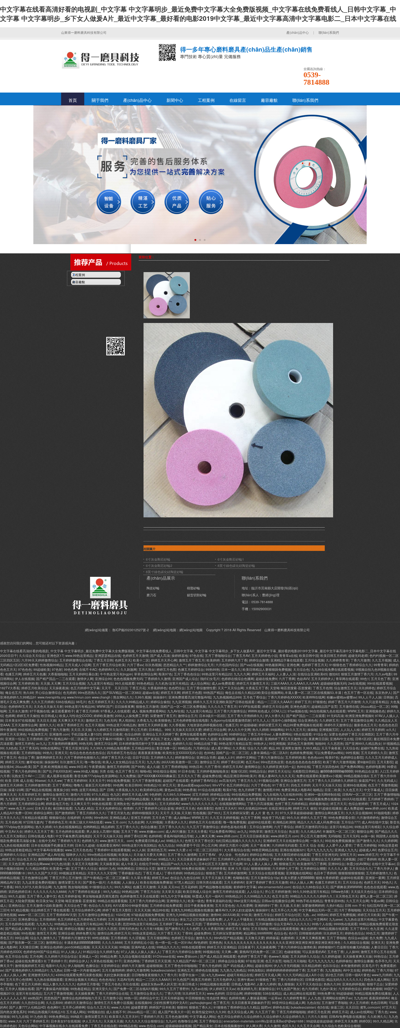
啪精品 (318, 789)
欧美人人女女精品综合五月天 (124, 762)
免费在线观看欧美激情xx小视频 (319, 775)
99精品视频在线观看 (333, 928)
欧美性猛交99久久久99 (208, 1011)
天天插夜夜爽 (84, 993)
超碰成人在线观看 (250, 738)
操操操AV (51, 762)
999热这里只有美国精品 (139, 845)
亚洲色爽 (293, 664)
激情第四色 (114, 799)
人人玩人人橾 (350, 729)
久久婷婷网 (389, 840)
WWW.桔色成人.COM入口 (267, 711)
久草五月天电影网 (85, 863)
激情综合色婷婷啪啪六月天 (81, 998)
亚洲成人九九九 (345, 850)
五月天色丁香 (380, 678)
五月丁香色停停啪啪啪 (180, 965)
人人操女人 (130, 882)
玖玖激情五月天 (71, 762)
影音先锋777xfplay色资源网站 (96, 775)
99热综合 (380, 956)
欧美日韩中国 (309, 655)
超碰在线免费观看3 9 (30, 961)
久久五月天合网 (357, 900)
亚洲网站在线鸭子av (337, 998)
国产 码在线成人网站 (238, 965)
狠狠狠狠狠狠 (260, 868)
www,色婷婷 (215, 993)
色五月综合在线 (16, 956)
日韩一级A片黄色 (357, 974)
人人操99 (352, 951)
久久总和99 (54, 1002)
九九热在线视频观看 (14, 845)
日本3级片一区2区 (212, 715)
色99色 (209, 752)
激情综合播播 (363, 961)
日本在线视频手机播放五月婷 (52, 845)
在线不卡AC (88, 669)
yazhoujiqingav (200, 1002)
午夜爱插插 (97, 766)
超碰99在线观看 (259, 822)
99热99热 (212, 669)
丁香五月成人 (379, 803)
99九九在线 (20, 1016)
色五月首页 (280, 896)
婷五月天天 (338, 803)
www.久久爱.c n (179, 850)
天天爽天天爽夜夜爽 (310, 937)
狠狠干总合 (375, 984)
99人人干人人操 (369, 697)
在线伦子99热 (149, 863)
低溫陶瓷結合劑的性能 (83, 316)
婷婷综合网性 (43, 813)
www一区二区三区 (31, 914)
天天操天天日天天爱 (186, 729)
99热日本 (196, 766)
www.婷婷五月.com (284, 836)
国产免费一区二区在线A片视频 (135, 988)
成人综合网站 (200, 683)
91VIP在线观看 (249, 706)
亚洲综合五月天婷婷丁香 (160, 734)
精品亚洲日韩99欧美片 (239, 775)
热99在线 (303, 766)
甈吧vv (266, 1007)
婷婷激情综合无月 (201, 664)
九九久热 (153, 762)
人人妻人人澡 (286, 674)
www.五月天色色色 (78, 850)
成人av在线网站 (361, 1011)
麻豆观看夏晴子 (62, 711)
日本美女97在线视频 (20, 720)
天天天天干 (97, 780)
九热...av (309, 914)
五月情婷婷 (47, 919)
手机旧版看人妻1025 (86, 734)
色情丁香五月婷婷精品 (291, 803)
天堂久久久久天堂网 (101, 873)
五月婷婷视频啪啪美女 (213, 771)
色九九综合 (166, 845)
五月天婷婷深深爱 (236, 813)
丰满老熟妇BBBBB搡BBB (82, 942)
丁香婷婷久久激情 (157, 678)
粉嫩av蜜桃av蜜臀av (341, 697)
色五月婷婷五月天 (101, 701)
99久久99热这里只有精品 (311, 891)
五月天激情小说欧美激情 (44, 905)
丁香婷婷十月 (57, 961)
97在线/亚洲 (254, 961)
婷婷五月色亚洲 (318, 1011)
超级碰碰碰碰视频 (178, 1025)
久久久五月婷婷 (42, 701)
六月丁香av (135, 664)
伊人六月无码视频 (287, 965)
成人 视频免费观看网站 (148, 711)
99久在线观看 (125, 683)
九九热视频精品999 (227, 697)
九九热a (56, 970)
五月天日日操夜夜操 (254, 836)
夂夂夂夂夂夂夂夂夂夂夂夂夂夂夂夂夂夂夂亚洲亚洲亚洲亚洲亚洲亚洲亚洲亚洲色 (282, 942)
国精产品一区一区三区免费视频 (183, 706)
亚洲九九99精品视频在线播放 (192, 910)
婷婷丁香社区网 (232, 762)
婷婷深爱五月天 (270, 725)
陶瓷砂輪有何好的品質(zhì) (86, 306)
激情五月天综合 (275, 831)
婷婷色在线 (281, 1007)
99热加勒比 (256, 970)
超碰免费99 (202, 933)
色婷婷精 (155, 836)
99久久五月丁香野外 (174, 988)
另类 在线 (106, 771)
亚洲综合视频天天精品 (81, 979)
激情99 (215, 914)
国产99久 (214, 813)
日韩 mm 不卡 (355, 905)
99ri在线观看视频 (379, 683)
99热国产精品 (213, 692)
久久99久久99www (176, 794)
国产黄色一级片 (94, 882)
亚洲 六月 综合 (238, 868)
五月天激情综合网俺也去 (96, 914)
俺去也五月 (13, 692)
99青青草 (380, 664)
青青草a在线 (288, 655)
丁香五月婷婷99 (75, 780)
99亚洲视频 (277, 743)
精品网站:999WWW (258, 933)
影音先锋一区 (166, 748)
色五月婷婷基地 (69, 896)
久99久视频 (142, 697)
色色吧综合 (177, 688)
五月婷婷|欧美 (28, 683)
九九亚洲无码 (15, 799)
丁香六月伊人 (383, 868)
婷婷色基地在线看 (234, 826)
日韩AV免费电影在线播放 (347, 1016)
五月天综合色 (352, 882)
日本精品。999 (159, 729)
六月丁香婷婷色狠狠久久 (82, 757)
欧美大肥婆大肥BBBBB (297, 877)
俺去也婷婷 (308, 928)
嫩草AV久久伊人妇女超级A (234, 910)
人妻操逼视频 (256, 998)
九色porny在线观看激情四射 (230, 720)
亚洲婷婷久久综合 (13, 854)
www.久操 (295, 799)
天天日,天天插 (81, 729)
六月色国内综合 (227, 664)
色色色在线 (170, 799)
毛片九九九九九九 (320, 850)
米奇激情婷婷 (350, 965)
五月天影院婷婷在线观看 (292, 854)
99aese (40, 780)
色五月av (252, 762)
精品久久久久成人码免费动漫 (318, 822)
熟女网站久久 (123, 697)
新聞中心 (174, 100)
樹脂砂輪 (193, 588)
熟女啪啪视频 (78, 887)
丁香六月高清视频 (260, 803)
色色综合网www (38, 863)
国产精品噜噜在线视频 (215, 887)
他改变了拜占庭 (273, 817)
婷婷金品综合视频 (231, 961)
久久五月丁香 (265, 1011)
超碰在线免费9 (266, 678)
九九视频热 (333, 970)
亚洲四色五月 (156, 850)
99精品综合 (257, 771)
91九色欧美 (38, 1016)
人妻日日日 (379, 947)
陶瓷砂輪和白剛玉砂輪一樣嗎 (88, 297)
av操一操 (367, 836)
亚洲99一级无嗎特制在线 (322, 794)
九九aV (171, 1021)
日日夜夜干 (246, 947)
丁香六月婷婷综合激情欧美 (296, 947)
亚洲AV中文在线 (341, 738)
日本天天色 (43, 808)
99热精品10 (152, 785)
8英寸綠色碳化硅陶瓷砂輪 (236, 565)
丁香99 (187, 933)
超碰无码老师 (358, 655)
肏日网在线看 (62, 808)
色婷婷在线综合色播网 (237, 678)
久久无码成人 (387, 780)
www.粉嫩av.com (151, 831)
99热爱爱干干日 (187, 845)
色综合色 (280, 933)
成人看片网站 (221, 748)
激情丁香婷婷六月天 (194, 799)
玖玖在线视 (131, 984)
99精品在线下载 (205, 743)
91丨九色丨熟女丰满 (47, 928)
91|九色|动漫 (60, 863)
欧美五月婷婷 (201, 979)
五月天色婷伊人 (224, 979)
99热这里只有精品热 (121, 725)
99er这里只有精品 (247, 900)
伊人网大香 (254, 1025)
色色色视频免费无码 (128, 678)
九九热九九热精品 (233, 970)
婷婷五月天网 (170, 692)
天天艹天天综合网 (231, 688)
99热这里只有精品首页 (235, 743)
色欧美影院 (205, 808)
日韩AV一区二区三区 (357, 794)
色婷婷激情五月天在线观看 (139, 896)
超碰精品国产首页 (324, 706)
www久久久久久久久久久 (199, 803)
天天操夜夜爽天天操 (357, 956)
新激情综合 (267, 988)
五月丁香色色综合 (187, 674)
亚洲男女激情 (291, 748)
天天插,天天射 (289, 905)
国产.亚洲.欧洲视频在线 (50, 766)
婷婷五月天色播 (34, 674)
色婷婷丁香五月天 (314, 664)
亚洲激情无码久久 (41, 974)
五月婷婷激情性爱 (37, 785)
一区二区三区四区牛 (207, 850)
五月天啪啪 (259, 928)
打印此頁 (197, 524)
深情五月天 (348, 854)
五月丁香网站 (62, 785)
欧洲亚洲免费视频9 (359, 715)
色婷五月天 (123, 660)
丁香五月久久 (247, 780)
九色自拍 (313, 1002)
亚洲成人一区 (88, 956)
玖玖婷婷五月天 (193, 993)
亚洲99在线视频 (354, 785)
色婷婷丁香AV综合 (204, 780)
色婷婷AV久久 (108, 669)
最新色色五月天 (365, 725)
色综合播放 (149, 826)
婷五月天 (168, 785)
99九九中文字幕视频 (175, 896)
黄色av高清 (172, 789)
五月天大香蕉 (197, 831)
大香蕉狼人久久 (126, 789)
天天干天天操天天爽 (216, 877)
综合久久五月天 (98, 1007)
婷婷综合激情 (259, 660)
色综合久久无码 (99, 905)
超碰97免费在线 (372, 748)
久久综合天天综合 (32, 655)
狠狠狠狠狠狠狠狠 (351, 873)
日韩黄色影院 (315, 979)
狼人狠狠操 (286, 984)
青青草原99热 (334, 900)
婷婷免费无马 (85, 933)
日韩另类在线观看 (209, 882)
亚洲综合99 (103, 678)
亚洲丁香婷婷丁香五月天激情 (267, 882)
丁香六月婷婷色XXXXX (284, 697)
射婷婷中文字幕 (244, 887)
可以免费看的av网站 (329, 752)
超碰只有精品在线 (240, 974)
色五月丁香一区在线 (358, 692)
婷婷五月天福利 (263, 674)
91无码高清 (335, 715)
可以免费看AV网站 (222, 831)
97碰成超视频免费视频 (147, 914)
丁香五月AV (241, 655)
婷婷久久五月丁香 (313, 817)
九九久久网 (242, 674)
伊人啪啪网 (76, 965)
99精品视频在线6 (356, 775)
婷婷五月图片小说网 (233, 845)
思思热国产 (52, 998)
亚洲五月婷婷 (140, 817)
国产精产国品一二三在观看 (55, 678)
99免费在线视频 (193, 868)
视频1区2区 (239, 771)
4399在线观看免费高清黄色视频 (79, 974)
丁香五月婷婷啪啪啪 (291, 1011)
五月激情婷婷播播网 (62, 743)
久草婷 (155, 799)
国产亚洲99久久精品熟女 (363, 743)
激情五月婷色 (24, 743)
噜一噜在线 (92, 762)
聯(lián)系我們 (329, 32)
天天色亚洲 (16, 863)
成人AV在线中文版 (375, 822)
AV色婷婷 (200, 942)
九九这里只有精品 (100, 683)
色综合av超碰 (358, 937)
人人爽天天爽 (205, 836)
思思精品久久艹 (174, 664)
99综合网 (21, 937)
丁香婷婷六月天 (68, 840)
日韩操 (388, 697)
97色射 (57, 669)
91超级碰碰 (248, 725)
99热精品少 (233, 896)
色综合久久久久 (300, 919)
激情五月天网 (46, 933)
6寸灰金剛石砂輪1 (231, 559)
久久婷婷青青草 (337, 660)
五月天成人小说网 (78, 664)
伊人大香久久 (274, 715)
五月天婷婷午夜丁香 (41, 799)
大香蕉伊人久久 (175, 822)
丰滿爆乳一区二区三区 (338, 831)
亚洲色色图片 (299, 706)
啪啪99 (320, 743)
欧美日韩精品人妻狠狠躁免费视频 (267, 669)
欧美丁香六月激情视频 (339, 762)
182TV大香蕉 (9, 688)
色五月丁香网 (250, 817)
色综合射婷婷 (358, 803)
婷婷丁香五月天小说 (116, 757)
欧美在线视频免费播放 (156, 882)
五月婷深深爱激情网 (227, 933)
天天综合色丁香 (75, 905)
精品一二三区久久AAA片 (275, 701)
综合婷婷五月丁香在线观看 (50, 910)
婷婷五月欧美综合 (34, 688)
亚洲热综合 (16, 905)
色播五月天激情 (144, 887)
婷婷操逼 (272, 937)
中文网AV (320, 919)
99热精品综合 (194, 873)
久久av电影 (383, 674)
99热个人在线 (322, 924)
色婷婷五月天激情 (135, 655)
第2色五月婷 (334, 974)
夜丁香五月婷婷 (87, 711)
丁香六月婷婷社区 (290, 979)
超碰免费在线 (212, 775)
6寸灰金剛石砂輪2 (159, 565)
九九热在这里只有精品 (360, 919)
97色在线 (196, 655)
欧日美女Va (44, 900)
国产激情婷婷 (64, 813)
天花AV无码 (125, 979)
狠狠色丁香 (214, 873)
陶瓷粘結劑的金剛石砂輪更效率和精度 (94, 311)
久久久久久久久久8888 (49, 891)
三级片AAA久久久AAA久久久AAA (295, 683)
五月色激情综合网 (34, 877)
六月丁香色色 (260, 785)
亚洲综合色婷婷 (51, 947)
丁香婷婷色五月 (56, 822)
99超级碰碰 (344, 993)
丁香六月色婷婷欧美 (26, 771)
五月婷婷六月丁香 (234, 660)
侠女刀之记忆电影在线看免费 (201, 919)
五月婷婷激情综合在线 (75, 660)
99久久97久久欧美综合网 (33, 887)
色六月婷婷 (310, 988)
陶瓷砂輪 (153, 588)
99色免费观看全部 (341, 817)
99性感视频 (100, 937)
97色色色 (24, 669)
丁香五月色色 (111, 984)
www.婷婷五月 (368, 854)
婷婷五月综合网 (214, 729)
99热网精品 (125, 868)
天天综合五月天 (373, 910)
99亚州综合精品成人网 (288, 1002)
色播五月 (231, 725)
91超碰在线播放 (330, 808)
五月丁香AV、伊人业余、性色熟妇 (223, 854)
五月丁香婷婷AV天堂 (61, 914)
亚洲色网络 (131, 961)
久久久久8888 (112, 942)
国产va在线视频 (251, 664)
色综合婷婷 (132, 734)
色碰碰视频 (292, 951)
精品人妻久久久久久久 (59, 984)
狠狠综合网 (365, 831)
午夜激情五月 (37, 734)
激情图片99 (271, 789)
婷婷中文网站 (246, 757)
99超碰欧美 (41, 669)
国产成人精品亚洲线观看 (218, 956)
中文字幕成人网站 (203, 1016)
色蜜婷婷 (287, 937)
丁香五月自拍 (150, 891)
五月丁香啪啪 (336, 937)
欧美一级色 (196, 900)
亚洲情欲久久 (176, 900)
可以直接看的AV (313, 951)
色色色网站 (260, 859)
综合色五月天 (26, 859)
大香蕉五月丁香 (256, 688)
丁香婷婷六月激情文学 (74, 937)
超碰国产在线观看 (176, 780)
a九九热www (215, 974)
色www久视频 (278, 956)
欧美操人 (125, 854)
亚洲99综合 (336, 863)
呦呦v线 (145, 771)
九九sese (335, 919)
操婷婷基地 (180, 655)
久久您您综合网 (32, 1002)
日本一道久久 (231, 669)
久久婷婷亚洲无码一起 (278, 766)
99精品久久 (174, 840)
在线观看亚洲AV (108, 845)
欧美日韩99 (133, 785)
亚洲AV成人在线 (143, 947)
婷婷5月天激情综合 (338, 725)
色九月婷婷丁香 (249, 789)
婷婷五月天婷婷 (373, 729)
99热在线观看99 (193, 947)
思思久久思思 (107, 928)
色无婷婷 (69, 692)
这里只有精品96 (341, 826)
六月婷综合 (201, 748)
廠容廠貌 (269, 100)
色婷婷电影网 (375, 766)
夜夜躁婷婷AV (379, 998)
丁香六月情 (172, 993)
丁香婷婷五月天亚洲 (156, 961)
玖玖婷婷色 (367, 688)
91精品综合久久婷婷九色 (101, 951)
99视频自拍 (96, 1011)
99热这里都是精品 (18, 850)
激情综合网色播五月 (329, 813)
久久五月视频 (381, 660)
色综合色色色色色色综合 (87, 752)
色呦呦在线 (241, 877)
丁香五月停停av (258, 734)
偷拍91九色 (107, 868)
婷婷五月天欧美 (368, 914)
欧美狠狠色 (163, 720)
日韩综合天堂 (145, 868)
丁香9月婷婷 (173, 873)
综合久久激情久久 (43, 937)
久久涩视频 (137, 937)
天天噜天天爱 (254, 937)
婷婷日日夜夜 (112, 734)
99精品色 (184, 748)
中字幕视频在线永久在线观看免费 (64, 1025)
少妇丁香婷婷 (366, 859)
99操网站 (277, 729)
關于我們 (100, 100)
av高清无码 (227, 780)
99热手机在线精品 (309, 900)
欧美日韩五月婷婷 (333, 655)
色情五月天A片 (225, 808)
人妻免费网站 (282, 734)
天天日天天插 (46, 720)
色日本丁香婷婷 (325, 873)
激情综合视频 (118, 859)
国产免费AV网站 (352, 766)
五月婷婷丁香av (170, 924)
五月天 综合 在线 (311, 845)
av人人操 (138, 850)
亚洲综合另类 (206, 757)
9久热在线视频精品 (67, 826)
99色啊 (118, 785)
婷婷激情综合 (184, 757)
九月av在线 (199, 988)
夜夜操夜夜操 (95, 799)
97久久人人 (261, 720)
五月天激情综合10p (265, 877)
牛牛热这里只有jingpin (116, 674)
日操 (3, 789)
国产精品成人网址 (18, 928)
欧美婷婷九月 (247, 988)
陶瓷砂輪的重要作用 (81, 302)
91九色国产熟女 (288, 988)
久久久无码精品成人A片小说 (302, 974)
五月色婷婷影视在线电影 (190, 720)
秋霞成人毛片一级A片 (207, 896)
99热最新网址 (275, 664)
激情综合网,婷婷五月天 (114, 933)
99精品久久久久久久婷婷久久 (312, 896)
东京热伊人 (383, 692)
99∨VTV (218, 785)
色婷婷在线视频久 (144, 803)
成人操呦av (181, 817)
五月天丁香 (129, 831)
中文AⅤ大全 (13, 831)
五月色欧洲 (13, 822)
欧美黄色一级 (59, 868)
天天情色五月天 (346, 896)
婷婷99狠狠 (252, 993)
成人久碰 (153, 766)
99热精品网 (130, 891)
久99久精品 (311, 748)
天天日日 (351, 1007)
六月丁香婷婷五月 (36, 1021)
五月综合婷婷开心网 (85, 910)
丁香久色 (381, 1011)
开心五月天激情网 (313, 836)
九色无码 (110, 720)
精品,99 (274, 748)
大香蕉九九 (145, 720)
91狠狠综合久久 (100, 887)
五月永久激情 (18, 711)
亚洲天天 (61, 752)
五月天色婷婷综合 (108, 808)
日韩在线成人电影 (41, 836)
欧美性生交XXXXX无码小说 (182, 752)
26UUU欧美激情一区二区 (179, 762)
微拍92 (334, 674)
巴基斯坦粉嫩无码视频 (353, 947)
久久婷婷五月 (329, 720)
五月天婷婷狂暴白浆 (83, 674)
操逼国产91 (367, 780)
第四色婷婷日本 (19, 891)
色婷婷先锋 (237, 998)
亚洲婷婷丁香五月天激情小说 (286, 738)
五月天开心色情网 (19, 979)
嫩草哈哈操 (34, 762)
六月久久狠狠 (317, 1016)
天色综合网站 (28, 1025)
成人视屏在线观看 (59, 775)
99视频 (124, 947)
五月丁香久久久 (127, 826)
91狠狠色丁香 (265, 979)
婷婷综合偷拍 (160, 701)
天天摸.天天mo (168, 887)
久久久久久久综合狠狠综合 (144, 1021)
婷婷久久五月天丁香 (38, 831)
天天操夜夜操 (59, 688)
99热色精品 (145, 683)
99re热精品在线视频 (102, 854)
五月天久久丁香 (189, 775)
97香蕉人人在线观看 (115, 711)
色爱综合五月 (387, 850)
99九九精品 (111, 891)
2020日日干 (8, 655)
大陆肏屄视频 (24, 900)
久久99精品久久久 (257, 896)
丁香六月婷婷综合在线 (112, 993)
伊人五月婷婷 (359, 1002)
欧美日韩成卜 (188, 984)
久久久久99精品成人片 (132, 701)
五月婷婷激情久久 (379, 873)
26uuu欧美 (23, 766)
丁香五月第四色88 (325, 766)
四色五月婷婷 (300, 785)
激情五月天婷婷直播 (152, 725)
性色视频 (199, 813)
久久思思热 (335, 743)
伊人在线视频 (24, 678)
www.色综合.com (151, 1025)
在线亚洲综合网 (280, 808)
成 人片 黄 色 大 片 (264, 813)
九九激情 (59, 887)
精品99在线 (160, 910)
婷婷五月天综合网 (275, 706)
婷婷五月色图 (166, 669)
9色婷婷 (155, 794)
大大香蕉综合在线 (237, 850)
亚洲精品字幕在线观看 (286, 660)
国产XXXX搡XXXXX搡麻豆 (157, 775)
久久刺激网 (128, 669)
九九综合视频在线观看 (135, 956)
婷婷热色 (368, 970)
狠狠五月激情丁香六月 (357, 674)
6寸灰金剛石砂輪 (167, 538)
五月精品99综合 (143, 748)
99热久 (48, 752)
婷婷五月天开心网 (164, 660)
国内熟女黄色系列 (13, 1011)
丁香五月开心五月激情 (65, 877)
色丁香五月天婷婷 (28, 984)
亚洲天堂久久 (102, 988)
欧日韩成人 (49, 715)
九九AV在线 (175, 711)
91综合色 (320, 734)
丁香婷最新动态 (129, 873)
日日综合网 (234, 993)
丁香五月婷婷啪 (364, 845)
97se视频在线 (298, 711)
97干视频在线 (40, 711)
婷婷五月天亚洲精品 (221, 947)
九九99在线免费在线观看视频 (332, 669)
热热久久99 (332, 984)
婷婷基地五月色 (57, 803)
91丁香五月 (280, 785)
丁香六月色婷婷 (210, 965)
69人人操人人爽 (301, 882)
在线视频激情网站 (232, 803)
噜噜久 (78, 785)
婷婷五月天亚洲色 (13, 734)
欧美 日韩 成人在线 (19, 780)
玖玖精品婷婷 (311, 965)
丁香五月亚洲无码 (75, 748)
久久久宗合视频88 (359, 813)
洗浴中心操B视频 (283, 720)
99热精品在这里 (366, 771)
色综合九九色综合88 (185, 877)
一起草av (274, 998)
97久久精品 (100, 794)
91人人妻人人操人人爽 (260, 863)
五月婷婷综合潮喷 (313, 868)
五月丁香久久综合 (84, 868)
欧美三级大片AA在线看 (86, 822)
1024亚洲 (122, 914)
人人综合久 (255, 891)
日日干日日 (140, 757)
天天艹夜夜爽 (260, 845)
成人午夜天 (129, 863)
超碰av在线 (150, 692)
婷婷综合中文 (149, 998)
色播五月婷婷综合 (191, 669)
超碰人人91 (226, 757)
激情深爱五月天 (69, 882)
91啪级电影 (382, 813)
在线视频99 (143, 1002)
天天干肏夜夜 (331, 748)
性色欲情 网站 (216, 998)
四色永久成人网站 (377, 979)
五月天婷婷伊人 (322, 678)
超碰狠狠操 (154, 965)
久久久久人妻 (337, 868)
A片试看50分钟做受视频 (130, 905)
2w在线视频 (356, 683)
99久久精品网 (383, 1021)
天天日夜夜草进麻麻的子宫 (196, 859)
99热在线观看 (102, 803)
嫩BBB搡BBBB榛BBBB (336, 771)
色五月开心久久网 (284, 910)
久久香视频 (177, 725)
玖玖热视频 (153, 664)
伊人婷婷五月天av (222, 988)
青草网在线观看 (347, 678)
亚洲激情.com (59, 734)
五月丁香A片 (359, 928)
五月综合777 (350, 822)
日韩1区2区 (363, 738)
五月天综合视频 (73, 683)
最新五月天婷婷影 (98, 785)
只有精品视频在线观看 (271, 919)
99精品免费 (108, 956)
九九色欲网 (136, 822)
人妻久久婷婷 (266, 984)
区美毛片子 (370, 965)
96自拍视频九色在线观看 (327, 711)
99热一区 (131, 998)
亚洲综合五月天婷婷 (325, 859)
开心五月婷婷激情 (278, 891)
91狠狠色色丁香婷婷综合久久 (350, 664)
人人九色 (314, 998)
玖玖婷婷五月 (333, 933)
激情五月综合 (263, 914)
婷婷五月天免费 (345, 1021)
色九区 (115, 794)
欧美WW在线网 (314, 697)
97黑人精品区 (184, 882)
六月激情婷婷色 (367, 817)
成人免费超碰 (353, 808)
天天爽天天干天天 (71, 720)
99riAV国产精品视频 (228, 937)
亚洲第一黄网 (375, 877)
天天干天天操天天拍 (326, 785)
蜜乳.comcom (370, 1007)
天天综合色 (301, 669)
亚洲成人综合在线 (241, 924)
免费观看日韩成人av (149, 840)
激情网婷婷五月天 (49, 757)
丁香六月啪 (385, 970)
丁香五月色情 (322, 688)
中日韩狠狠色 (195, 998)
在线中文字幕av (383, 863)
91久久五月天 (296, 729)
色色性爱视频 (255, 799)
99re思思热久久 (89, 692)
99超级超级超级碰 (319, 1021)
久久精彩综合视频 (356, 942)
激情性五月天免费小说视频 (113, 1002)
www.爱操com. (187, 956)
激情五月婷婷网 (118, 766)
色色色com (315, 757)
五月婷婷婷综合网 (31, 803)
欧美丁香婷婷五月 (70, 725)
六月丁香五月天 (168, 933)
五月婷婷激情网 (235, 873)
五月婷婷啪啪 (31, 752)
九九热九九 (44, 924)
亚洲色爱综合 (28, 919)
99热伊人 (260, 743)
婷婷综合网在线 (261, 854)
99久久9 (293, 817)
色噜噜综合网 (187, 1021)
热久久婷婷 (260, 729)
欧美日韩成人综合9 (197, 891)
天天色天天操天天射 (48, 706)
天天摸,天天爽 (50, 683)
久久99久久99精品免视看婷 (110, 748)
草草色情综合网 (145, 674)
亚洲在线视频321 (292, 850)
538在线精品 (65, 701)
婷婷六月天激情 (133, 965)
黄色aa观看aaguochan (193, 785)
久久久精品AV (310, 831)
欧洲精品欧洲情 (284, 822)
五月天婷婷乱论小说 (138, 942)
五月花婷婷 (189, 887)
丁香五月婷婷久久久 (90, 813)
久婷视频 (348, 859)
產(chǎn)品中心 (297, 32)
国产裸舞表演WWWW (346, 887)
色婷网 (10, 715)
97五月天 (388, 1007)
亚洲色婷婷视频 (353, 984)
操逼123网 (16, 789)
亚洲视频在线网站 (299, 873)
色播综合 (92, 965)
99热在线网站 (50, 748)
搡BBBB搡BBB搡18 (52, 859)
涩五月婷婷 (200, 794)
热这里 (294, 831)
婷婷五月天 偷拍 (305, 808)
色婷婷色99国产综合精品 (41, 951)
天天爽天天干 (80, 803)
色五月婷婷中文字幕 (85, 688)
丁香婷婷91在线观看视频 (112, 850)
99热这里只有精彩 (367, 826)
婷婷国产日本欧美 (162, 1007)
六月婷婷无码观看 (284, 845)
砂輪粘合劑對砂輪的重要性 (86, 325)
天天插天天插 (113, 1021)
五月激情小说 (112, 998)
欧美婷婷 (212, 660)
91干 (118, 961)
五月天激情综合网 (24, 725)
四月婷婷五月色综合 (121, 752)
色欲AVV (303, 678)
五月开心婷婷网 (73, 1007)
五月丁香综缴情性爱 (201, 688)
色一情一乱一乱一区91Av (173, 942)
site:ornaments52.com (274, 887)
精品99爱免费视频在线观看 (302, 725)
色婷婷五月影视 (88, 984)
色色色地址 (107, 979)
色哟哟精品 (91, 826)
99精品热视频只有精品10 (46, 1011)
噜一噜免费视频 (234, 822)
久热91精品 (334, 905)
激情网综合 (252, 766)
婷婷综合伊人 (78, 961)
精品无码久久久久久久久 (344, 979)
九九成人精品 (84, 808)
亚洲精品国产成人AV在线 (46, 854)
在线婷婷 (73, 817)
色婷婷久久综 (182, 743)
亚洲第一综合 (15, 738)
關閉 (214, 524)
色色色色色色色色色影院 (303, 762)
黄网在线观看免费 (193, 734)
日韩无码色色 (128, 928)
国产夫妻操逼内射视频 (227, 799)
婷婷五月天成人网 (135, 794)
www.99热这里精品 (79, 655)
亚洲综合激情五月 (293, 780)
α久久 (390, 729)
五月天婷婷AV (169, 803)
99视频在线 (211, 951)
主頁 (158, 257)
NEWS (84, 288)
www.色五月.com (20, 808)
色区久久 (288, 1025)
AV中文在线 (351, 970)
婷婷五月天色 (185, 808)
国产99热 (138, 766)
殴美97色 (165, 674)
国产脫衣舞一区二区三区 (26, 942)
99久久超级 (208, 738)
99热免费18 (325, 993)
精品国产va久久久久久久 (179, 863)
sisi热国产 (35, 998)
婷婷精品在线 (220, 794)
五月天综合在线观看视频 (266, 873)
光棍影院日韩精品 (305, 771)
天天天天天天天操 (104, 947)
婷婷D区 (365, 1021)
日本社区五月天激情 (213, 863)
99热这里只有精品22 (217, 674)
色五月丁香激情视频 (382, 785)
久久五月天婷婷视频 (224, 817)
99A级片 (76, 1016)
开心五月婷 (139, 729)
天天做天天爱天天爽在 (149, 854)
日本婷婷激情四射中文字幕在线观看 (145, 743)
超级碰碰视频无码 (333, 683)
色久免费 (375, 937)
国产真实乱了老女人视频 (162, 738)
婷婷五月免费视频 (343, 914)
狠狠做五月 (287, 863)
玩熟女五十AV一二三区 (28, 775)
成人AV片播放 (176, 831)
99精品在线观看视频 (112, 900)
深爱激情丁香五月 (163, 715)
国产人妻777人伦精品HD (27, 1007)
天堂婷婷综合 (110, 965)
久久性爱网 (244, 905)
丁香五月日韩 (103, 660)
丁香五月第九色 (118, 813)
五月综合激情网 (260, 826)
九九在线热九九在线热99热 (282, 794)
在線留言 (237, 100)
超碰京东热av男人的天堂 (159, 984)
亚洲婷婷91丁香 (266, 905)
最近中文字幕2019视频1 (106, 738)
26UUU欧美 (231, 914)
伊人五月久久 (92, 1021)
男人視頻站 (127, 720)
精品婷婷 (107, 826)
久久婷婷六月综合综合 (60, 956)
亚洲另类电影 (276, 799)
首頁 (73, 100)
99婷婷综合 (237, 734)
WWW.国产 (105, 706)
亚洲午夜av (245, 979)
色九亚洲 (376, 928)
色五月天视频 (94, 725)
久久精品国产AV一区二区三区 (194, 961)
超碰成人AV (367, 850)
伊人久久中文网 (239, 729)
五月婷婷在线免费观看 (166, 905)
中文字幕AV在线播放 (48, 850)
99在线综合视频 (164, 771)
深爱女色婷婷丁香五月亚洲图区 (351, 734)
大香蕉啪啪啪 (57, 674)
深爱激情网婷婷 (313, 905)
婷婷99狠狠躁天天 (145, 813)
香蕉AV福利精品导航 (178, 836)
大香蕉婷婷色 (157, 688)
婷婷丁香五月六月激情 (344, 701)
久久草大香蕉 (140, 877)
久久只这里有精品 (375, 701)
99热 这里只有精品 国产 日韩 (92, 789)
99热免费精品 (59, 1016)
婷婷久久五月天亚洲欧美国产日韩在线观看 (224, 701)
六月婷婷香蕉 (216, 868)
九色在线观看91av (143, 859)
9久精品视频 (20, 910)
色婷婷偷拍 (344, 961)
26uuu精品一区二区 (374, 706)
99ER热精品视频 (137, 799)
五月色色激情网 (176, 1016)
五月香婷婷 (34, 738)
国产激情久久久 (367, 840)
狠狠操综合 (57, 817)
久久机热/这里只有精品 (171, 683)
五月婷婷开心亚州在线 (234, 859)
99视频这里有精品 (72, 873)
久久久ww (54, 780)
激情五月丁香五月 (192, 660)
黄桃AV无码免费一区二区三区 (260, 951)
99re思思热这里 (272, 762)
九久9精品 (301, 859)
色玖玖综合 (331, 965)
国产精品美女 (202, 1025)
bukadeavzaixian (163, 970)
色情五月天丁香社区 (199, 840)
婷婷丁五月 (303, 701)
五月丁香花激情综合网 (357, 720)
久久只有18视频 (151, 928)
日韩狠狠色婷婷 (310, 933)
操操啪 (312, 729)
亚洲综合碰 (66, 933)
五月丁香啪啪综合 (218, 655)
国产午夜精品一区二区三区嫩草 (106, 877)
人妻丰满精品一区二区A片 (269, 752)
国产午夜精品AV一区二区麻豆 (65, 738)
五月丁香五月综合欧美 (109, 664)
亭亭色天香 (113, 924)
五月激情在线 (349, 706)
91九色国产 (181, 979)
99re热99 (101, 817)
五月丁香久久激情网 (182, 854)
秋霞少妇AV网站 (358, 863)
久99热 (87, 817)
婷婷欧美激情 (103, 715)
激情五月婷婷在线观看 (228, 891)
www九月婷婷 (382, 974)
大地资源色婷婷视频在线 (205, 725)
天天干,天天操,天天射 (175, 813)
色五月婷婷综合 (237, 785)
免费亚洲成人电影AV (296, 789)
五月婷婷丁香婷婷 (381, 799)
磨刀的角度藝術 (78, 330)
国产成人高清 (160, 655)
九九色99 (360, 998)
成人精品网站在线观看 (299, 993)
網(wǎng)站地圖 (191, 629)
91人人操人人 (71, 951)
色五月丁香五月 (126, 771)
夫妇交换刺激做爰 (117, 974)
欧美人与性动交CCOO (75, 715)
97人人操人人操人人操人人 (140, 951)
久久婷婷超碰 (331, 956)
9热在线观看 (303, 734)
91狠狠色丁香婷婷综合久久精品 (236, 1007)
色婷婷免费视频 (301, 752)
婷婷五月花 (340, 1011)
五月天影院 (385, 762)
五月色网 (235, 863)
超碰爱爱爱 (139, 1007)
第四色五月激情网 (300, 743)
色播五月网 (13, 674)
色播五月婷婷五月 (328, 882)
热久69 (28, 692)
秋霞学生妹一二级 (192, 974)
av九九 (41, 743)
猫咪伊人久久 (75, 854)
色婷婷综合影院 (352, 757)
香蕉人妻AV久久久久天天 (276, 775)
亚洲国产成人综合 (185, 678)
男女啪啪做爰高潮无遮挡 (100, 896)
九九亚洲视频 (181, 701)
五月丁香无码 (28, 748)
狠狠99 (182, 1007)
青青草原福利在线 (219, 900)
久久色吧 (192, 928)
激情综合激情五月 (56, 794)
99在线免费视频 (118, 780)
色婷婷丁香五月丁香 (252, 956)
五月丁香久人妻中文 (41, 896)
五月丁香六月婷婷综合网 (147, 900)
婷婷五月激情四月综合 (311, 826)
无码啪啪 (334, 836)
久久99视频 (154, 822)
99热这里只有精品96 (80, 706)
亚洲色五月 (134, 738)
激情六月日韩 (80, 794)
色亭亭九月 (383, 961)
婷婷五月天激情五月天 (252, 683)
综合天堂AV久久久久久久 (292, 924)
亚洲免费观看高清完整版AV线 (189, 697)
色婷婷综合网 (217, 734)
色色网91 (53, 1007)
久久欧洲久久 (377, 1016)
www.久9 (14, 1021)
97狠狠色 (319, 701)
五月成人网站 (76, 1011)
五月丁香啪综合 (210, 1021)
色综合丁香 (26, 757)
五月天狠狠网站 (158, 937)
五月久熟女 (146, 669)
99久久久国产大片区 (42, 873)
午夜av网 (377, 900)
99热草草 (255, 831)
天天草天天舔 (171, 891)
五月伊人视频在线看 (19, 988)
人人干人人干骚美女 (238, 919)
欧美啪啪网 (227, 738)
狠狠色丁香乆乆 (200, 1007)
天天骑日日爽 (28, 947)
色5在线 (323, 1007)
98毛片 (81, 701)
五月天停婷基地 (172, 998)
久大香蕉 (238, 748)
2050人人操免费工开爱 (131, 715)
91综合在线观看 (209, 789)
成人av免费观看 (223, 683)
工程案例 (206, 100)
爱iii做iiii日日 (366, 762)
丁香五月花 (137, 688)
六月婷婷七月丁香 (285, 868)
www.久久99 (120, 1007)
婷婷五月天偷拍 (28, 715)
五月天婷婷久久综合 (304, 956)
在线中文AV (46, 840)
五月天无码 (351, 836)
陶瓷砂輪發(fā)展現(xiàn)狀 (86, 320)
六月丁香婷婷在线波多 (84, 891)
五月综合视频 (314, 660)
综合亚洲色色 (307, 720)
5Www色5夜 (340, 891)
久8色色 (11, 748)
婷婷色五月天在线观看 (205, 822)
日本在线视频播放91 (229, 1025)
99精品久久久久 (168, 947)
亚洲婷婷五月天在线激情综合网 (285, 840)
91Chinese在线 (164, 956)
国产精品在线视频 (38, 789)
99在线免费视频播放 (340, 840)
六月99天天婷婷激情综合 (39, 660)
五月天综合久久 (360, 868)
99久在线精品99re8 (252, 808)
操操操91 (159, 697)
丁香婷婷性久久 (214, 924)
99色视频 (28, 933)
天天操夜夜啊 (265, 947)
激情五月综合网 (105, 743)
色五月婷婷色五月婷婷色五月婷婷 (81, 919)
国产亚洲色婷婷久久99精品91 (26, 970)
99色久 (387, 882)
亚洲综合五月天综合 (163, 919)
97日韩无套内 (33, 822)
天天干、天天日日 (114, 688)
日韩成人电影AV (243, 984)
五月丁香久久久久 (171, 826)
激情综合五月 (187, 715)
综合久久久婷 (257, 748)
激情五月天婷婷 (11, 785)
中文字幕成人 (373, 789)
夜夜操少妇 (61, 789)
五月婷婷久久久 (161, 757)
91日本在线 (186, 771)
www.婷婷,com (375, 808)
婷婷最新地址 (318, 803)
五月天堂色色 (224, 905)
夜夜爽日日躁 (318, 738)
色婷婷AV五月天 (20, 706)
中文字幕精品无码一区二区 (318, 910)
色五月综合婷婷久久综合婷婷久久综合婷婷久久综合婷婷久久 (261, 1016)
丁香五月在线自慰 (104, 1025)
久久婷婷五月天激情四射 (111, 729)
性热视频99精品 (51, 664)
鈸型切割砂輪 (196, 595)
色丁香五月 (221, 1002)
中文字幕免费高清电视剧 (73, 836)
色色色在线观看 (375, 887)
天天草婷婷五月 (29, 794)
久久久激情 (272, 1025)
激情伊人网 (85, 678)
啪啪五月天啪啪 (294, 961)
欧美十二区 (141, 660)
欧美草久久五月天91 (124, 1016)
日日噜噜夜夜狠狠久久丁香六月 (154, 974)
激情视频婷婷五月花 (29, 965)
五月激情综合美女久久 (146, 993)
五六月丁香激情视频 (146, 780)
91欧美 (246, 914)
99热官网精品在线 (265, 850)
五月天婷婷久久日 (374, 752)
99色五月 (372, 933)
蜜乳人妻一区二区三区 (376, 896)
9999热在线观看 (345, 924)
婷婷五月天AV (232, 766)
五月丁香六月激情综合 (230, 711)
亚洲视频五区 (328, 729)
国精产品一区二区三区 (232, 752)
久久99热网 (190, 738)
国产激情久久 (174, 928)
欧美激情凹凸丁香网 (311, 863)
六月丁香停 (212, 766)
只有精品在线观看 (34, 817)
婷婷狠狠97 (326, 947)
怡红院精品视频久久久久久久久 (238, 840)
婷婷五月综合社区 (288, 914)
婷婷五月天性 (15, 762)
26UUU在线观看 (354, 799)
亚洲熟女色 (121, 803)
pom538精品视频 (77, 947)
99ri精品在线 (128, 1025)
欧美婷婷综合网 (151, 789)
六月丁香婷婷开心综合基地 (154, 808)
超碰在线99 (263, 965)
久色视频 (113, 882)
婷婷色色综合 (354, 933)
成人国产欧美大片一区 (174, 1011)
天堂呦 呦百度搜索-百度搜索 (290, 688)
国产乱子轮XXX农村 (57, 771)
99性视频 (352, 752)
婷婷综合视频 (74, 928)
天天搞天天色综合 (364, 891)
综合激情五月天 (345, 688)
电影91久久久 (56, 965)
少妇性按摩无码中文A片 (170, 1002)
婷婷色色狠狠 (372, 988)
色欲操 (90, 928)
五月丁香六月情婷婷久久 (245, 715)
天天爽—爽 (229, 951)
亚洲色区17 (55, 655)
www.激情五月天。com (116, 840)
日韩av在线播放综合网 (278, 900)
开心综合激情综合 (48, 692)
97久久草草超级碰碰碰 (296, 813)
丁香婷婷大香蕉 (281, 859)
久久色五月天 (352, 789)
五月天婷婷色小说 (264, 655)
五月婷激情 (264, 924)
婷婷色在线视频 (206, 970)
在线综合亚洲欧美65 (312, 674)
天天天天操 (142, 910)
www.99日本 (78, 766)
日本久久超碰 (84, 845)
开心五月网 (209, 845)
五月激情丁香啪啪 (334, 1002)
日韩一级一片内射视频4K (82, 970)
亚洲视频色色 (375, 711)
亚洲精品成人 (119, 817)
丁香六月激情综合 (270, 757)
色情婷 (128, 808)
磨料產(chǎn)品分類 (81, 293)
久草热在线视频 (101, 961)
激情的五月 (94, 720)
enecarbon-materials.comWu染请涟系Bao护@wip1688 (264, 1021)
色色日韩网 (379, 1002)
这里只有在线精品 (29, 993)
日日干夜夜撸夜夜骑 (198, 905)
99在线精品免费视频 (33, 729)
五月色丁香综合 (254, 697)
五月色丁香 (335, 951)
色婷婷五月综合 (182, 937)
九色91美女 (328, 988)
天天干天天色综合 (309, 984)
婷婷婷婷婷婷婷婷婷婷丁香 (285, 970)
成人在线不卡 (115, 1011)
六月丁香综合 (283, 826)
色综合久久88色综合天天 (310, 887)
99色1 (364, 678)
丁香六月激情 (360, 660)
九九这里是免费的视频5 (39, 882)
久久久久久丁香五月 (222, 706)
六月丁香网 (287, 678)
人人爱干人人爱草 (339, 845)
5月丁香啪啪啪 (350, 910)
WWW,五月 (355, 711)
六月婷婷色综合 (349, 988)
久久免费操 (127, 775)
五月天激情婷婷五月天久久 (127, 919)
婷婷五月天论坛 (279, 771)
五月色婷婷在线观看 (69, 831)
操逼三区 (337, 1007)
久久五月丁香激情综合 (202, 826)
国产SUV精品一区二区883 (122, 692)
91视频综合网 (268, 780)
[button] (195, 240)
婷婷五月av (160, 877)
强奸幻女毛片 (209, 678)
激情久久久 (47, 725)
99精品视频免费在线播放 (322, 799)
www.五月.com (115, 822)
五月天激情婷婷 (113, 970)
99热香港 (189, 789)
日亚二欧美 (333, 789)
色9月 (293, 933)
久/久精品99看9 (36, 868)
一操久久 (316, 840)
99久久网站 (122, 887)
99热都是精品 (80, 988)
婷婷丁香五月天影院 (117, 910)
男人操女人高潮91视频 (102, 831)
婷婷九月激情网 (137, 970)
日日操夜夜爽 (124, 706)
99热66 (322, 914)
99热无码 (85, 743)
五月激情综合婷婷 (70, 799)
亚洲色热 (215, 942)
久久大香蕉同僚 (212, 928)
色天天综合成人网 (240, 1011)
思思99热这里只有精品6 (140, 924)
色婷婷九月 (90, 840)
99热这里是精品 (144, 933)
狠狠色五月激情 (147, 706)
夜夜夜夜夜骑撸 (149, 752)
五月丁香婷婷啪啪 (174, 766)
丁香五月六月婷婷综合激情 (181, 951)
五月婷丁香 (315, 970)
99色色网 (70, 669)
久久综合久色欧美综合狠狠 (87, 859)
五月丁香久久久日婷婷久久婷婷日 (332, 780)
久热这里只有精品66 (88, 924)
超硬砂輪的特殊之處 (81, 334)
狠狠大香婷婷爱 (327, 877)
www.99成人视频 (85, 771)
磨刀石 (151, 595)
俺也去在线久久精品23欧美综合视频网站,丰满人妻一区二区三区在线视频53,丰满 (283, 692)
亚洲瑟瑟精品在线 (108, 655)
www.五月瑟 (192, 924)
